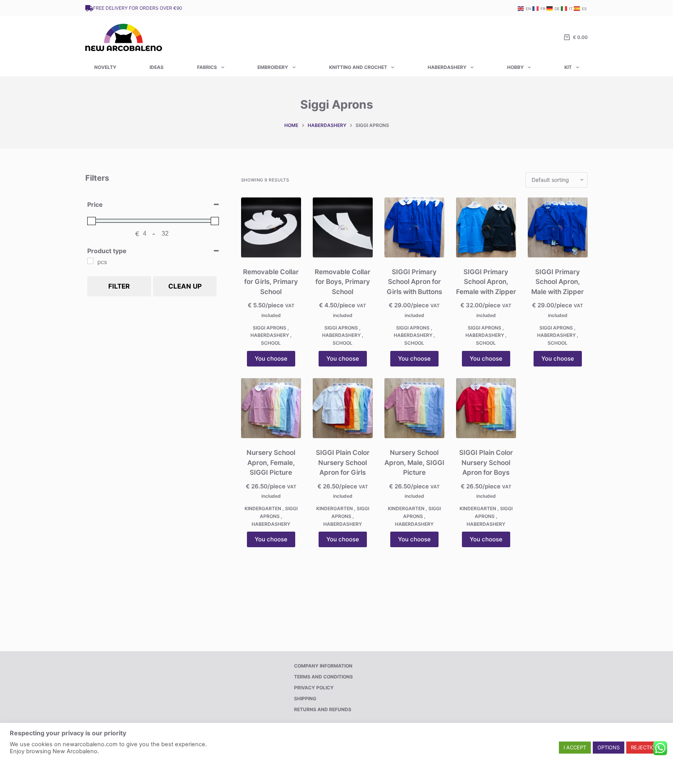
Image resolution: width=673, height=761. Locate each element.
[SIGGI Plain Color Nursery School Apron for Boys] (486, 408)
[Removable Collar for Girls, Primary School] (271, 227)
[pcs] (90, 261)
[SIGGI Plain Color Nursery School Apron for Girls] (343, 408)
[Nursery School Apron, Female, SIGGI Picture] (271, 408)
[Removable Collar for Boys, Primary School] (343, 227)
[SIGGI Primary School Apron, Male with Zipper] (558, 227)
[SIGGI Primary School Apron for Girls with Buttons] (414, 227)
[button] (575, 748)
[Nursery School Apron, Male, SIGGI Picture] (414, 408)
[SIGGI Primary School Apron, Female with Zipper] (486, 227)
